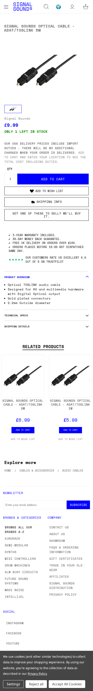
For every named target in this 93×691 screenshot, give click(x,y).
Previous (6, 686)
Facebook (14, 633)
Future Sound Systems (16, 580)
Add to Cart (23, 429)
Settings (13, 684)
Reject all (36, 684)
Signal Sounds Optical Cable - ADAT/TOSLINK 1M (70, 404)
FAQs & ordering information (64, 549)
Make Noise (14, 590)
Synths (10, 552)
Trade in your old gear (65, 567)
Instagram (15, 623)
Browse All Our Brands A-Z (18, 529)
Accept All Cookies (67, 684)
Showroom (57, 540)
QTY (9, 169)
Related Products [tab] (43, 347)
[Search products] (46, 6)
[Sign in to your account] (72, 6)
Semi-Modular (16, 545)
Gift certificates (65, 558)
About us (57, 534)
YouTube (13, 643)
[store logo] (22, 6)
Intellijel (14, 596)
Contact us (59, 527)
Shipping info (49, 201)
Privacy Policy (63, 594)
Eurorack (12, 538)
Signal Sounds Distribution (62, 585)
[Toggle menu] (6, 6)
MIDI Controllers (20, 558)
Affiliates (59, 576)
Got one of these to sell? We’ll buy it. (47, 215)
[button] (46, 191)
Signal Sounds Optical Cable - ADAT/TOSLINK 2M (22, 404)
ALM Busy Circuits (21, 572)
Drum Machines (17, 565)
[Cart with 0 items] (85, 6)
